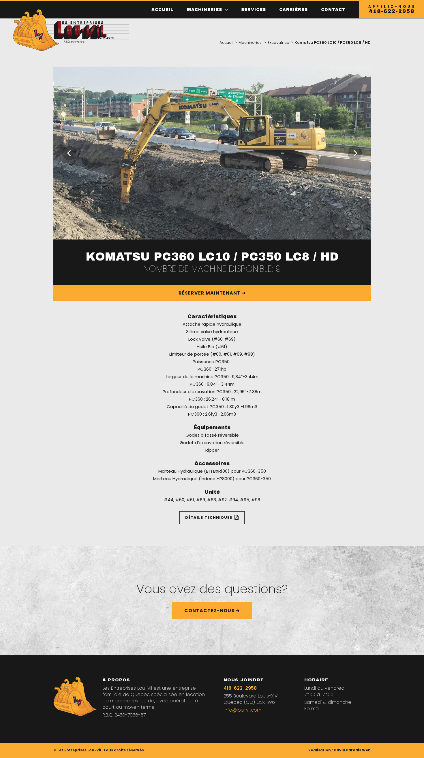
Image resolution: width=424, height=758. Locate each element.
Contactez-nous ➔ (212, 610)
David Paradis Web (352, 750)
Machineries (250, 42)
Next (355, 153)
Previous (69, 153)
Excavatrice (278, 42)
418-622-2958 (240, 688)
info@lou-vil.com (242, 710)
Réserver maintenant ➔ (212, 293)
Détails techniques (208, 517)
